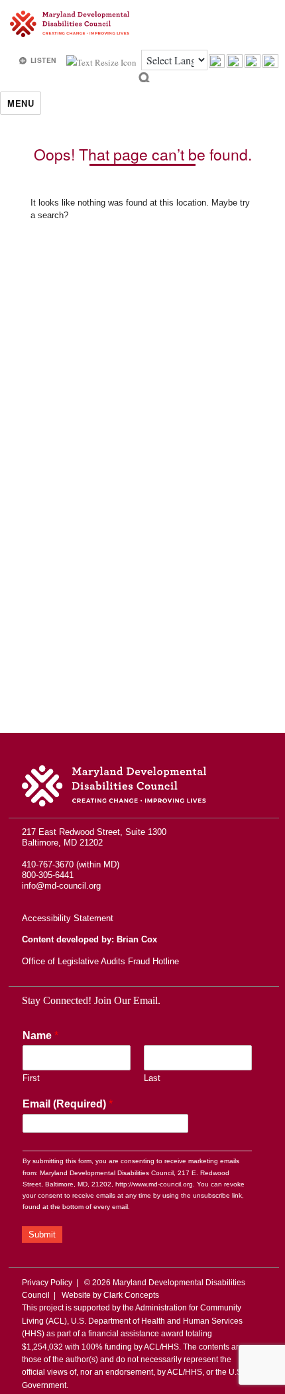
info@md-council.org (61, 886)
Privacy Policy (47, 1282)
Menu (20, 103)
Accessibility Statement (67, 918)
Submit (42, 1234)
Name (40, 1035)
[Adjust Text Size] (102, 61)
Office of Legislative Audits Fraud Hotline (100, 961)
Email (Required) (68, 1103)
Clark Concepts (131, 1295)
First (31, 1078)
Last (152, 1078)
